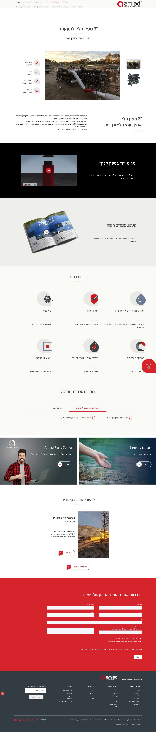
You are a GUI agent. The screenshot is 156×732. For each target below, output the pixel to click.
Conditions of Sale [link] (116, 720)
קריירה (47, 2)
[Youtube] (24, 720)
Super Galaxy (113, 704)
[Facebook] (32, 720)
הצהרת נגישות (84, 720)
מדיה (93, 699)
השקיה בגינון (68, 693)
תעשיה (115, 691)
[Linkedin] (20, 720)
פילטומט (138, 696)
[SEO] (37, 720)
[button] (17, 2)
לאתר (67, 464)
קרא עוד (69, 553)
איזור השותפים (27, 2)
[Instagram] (15, 720)
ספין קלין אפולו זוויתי (134, 701)
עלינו (29, 7)
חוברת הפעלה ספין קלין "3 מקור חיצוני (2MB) (76, 418)
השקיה (138, 691)
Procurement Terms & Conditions (99, 720)
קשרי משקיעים (38, 2)
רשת (93, 691)
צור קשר (22, 7)
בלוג (34, 7)
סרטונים (57, 409)
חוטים (92, 696)
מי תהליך (69, 699)
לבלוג (146, 464)
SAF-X (115, 699)
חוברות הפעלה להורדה (87, 409)
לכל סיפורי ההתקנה (80, 567)
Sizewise (65, 2)
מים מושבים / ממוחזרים (65, 701)
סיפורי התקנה (56, 7)
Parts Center (55, 2)
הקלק (53, 232)
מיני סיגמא (137, 693)
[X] (28, 720)
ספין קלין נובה (113, 693)
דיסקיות (92, 693)
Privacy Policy (128, 720)
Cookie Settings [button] (74, 720)
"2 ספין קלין (137, 699)
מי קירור (69, 696)
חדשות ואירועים (44, 7)
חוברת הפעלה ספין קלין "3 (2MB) (117, 418)
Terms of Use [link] (137, 720)
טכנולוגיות (66, 7)
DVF (116, 707)
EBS (116, 701)
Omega (115, 696)
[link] (129, 4)
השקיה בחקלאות (67, 691)
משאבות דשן (137, 704)
